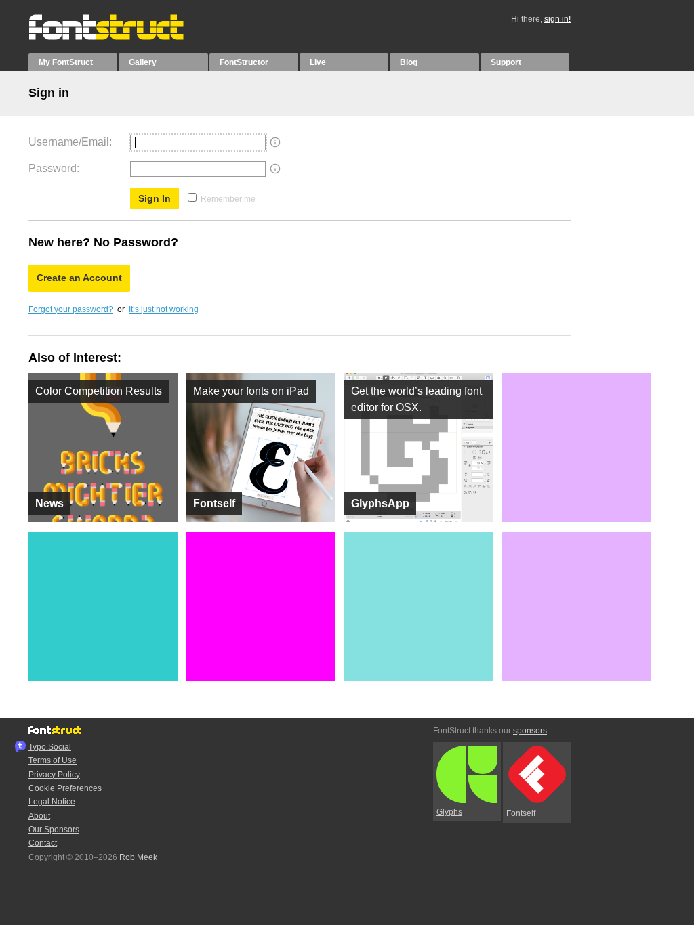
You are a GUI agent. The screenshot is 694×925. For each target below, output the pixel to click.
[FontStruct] (120, 37)
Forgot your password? (70, 309)
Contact (42, 843)
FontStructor (244, 62)
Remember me (228, 199)
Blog (408, 62)
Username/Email (68, 142)
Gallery (143, 62)
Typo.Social (49, 747)
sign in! (557, 19)
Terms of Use (52, 760)
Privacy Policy (54, 774)
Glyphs (449, 812)
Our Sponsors (53, 829)
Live (318, 62)
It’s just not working (164, 309)
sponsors (530, 730)
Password (52, 168)
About (39, 816)
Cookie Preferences (65, 788)
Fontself (520, 813)
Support (506, 62)
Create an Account (79, 277)
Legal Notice (51, 801)
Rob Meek (138, 857)
